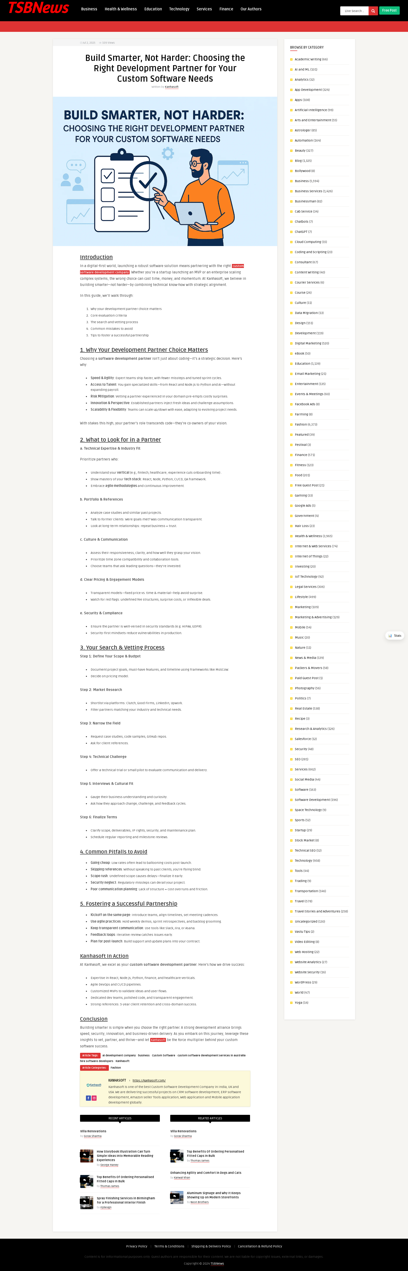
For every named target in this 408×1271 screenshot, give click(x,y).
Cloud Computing (308, 242)
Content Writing (307, 272)
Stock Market (304, 840)
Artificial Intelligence (311, 110)
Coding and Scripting (311, 252)
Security (301, 749)
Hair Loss (302, 526)
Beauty (300, 151)
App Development (308, 90)
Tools (299, 871)
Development (305, 333)
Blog (298, 161)
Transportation (306, 891)
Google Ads (303, 506)
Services (204, 9)
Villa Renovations (93, 1131)
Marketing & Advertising (313, 617)
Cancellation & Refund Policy (260, 1246)
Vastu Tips (302, 932)
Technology (179, 9)
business (144, 1055)
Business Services (308, 191)
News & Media (305, 658)
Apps (298, 100)
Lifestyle (301, 597)
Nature (300, 648)
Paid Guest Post (307, 678)
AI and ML (302, 69)
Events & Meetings (309, 394)
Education (153, 9)
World (299, 993)
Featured (302, 435)
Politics (300, 698)
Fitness (300, 465)
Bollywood (302, 171)
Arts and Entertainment (313, 120)
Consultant (303, 262)
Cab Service (303, 211)
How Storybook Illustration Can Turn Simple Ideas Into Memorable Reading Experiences (125, 1156)
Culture (300, 303)
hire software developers (96, 1061)
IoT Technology (306, 577)
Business (89, 9)
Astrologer (303, 130)
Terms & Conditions (169, 1246)
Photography (304, 688)
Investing (302, 566)
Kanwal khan (182, 1177)
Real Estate (303, 709)
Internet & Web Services (313, 546)
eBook (299, 353)
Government (304, 516)
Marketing (303, 607)
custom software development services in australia (212, 1055)
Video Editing (305, 942)
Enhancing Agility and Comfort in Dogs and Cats (205, 1173)
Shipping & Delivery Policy (211, 1246)
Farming (301, 414)
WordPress (303, 982)
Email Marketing (307, 374)
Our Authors (251, 9)
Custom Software (163, 1055)
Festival (301, 445)
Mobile (300, 627)
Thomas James (109, 1186)
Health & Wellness (121, 9)
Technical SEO (305, 851)
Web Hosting (304, 952)
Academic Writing (308, 59)
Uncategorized (306, 922)
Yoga (298, 1003)
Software (301, 790)
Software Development (312, 800)
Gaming (301, 495)
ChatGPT (301, 232)
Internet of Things (309, 556)
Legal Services (306, 587)
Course (300, 293)
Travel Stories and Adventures (317, 911)
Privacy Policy (136, 1246)
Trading (301, 881)
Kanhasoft (171, 87)
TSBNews (217, 1264)
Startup (300, 830)
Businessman (305, 201)
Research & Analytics (311, 729)
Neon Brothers (200, 1202)
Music (299, 638)
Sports (300, 820)
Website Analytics (308, 962)
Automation (304, 140)
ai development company (119, 1055)
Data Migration (306, 313)
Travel (299, 901)
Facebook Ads (305, 404)
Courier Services (307, 282)
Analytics (302, 80)
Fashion (116, 1068)
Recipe (300, 719)
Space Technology (308, 810)
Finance (226, 9)
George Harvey (109, 1164)
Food (298, 475)
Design (300, 323)
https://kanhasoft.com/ (149, 1081)
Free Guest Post (307, 485)
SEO (298, 759)
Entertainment (306, 384)
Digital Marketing (308, 343)
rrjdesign (105, 1207)
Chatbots (301, 222)
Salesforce (303, 739)
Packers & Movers (308, 668)
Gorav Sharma (93, 1136)
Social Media (304, 780)
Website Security (307, 972)
